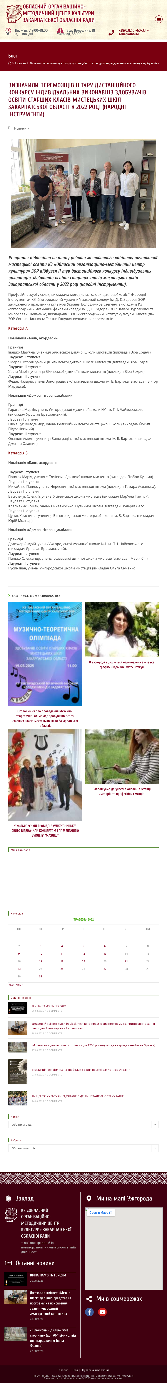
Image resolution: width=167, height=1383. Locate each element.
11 (61, 953)
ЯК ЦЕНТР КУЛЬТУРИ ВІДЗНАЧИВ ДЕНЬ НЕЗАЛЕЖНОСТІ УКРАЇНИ (78, 1096)
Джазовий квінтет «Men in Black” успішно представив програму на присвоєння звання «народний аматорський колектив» (50, 1303)
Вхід (75, 1370)
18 (61, 961)
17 (40, 961)
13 (105, 953)
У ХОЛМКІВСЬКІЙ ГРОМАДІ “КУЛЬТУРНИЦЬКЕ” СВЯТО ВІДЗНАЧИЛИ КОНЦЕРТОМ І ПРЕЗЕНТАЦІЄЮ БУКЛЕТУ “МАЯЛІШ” (45, 831)
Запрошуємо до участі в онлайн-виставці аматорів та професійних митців (122, 791)
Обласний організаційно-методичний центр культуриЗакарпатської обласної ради (59, 13)
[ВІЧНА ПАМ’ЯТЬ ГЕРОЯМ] (17, 1008)
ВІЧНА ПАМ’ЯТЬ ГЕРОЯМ (49, 1006)
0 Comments (54, 1010)
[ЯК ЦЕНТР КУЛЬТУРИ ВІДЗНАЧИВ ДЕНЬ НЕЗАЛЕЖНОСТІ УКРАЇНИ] (17, 1098)
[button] (159, 19)
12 (83, 953)
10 (40, 953)
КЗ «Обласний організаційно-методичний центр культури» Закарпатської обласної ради (46, 1223)
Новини (20, 128)
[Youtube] (102, 1312)
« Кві (11, 985)
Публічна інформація (95, 1370)
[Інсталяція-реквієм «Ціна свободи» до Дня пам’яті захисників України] (17, 1072)
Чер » (19, 985)
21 (126, 961)
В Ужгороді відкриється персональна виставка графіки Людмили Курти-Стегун (121, 664)
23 (19, 969)
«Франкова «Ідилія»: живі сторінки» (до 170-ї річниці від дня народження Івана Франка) (93, 1045)
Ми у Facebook (20, 850)
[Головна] (9, 63)
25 (61, 969)
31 (40, 976)
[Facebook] (89, 1312)
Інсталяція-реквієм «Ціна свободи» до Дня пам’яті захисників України (81, 1070)
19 (83, 961)
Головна (63, 1370)
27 (105, 969)
